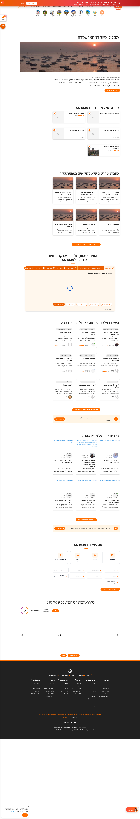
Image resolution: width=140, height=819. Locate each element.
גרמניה (94, 704)
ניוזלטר (66, 693)
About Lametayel (82, 727)
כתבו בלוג (59, 528)
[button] (105, 6)
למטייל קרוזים (51, 693)
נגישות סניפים (36, 688)
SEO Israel (64, 717)
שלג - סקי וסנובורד (76, 691)
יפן (95, 701)
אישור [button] (24, 815)
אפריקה (107, 699)
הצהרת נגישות (57, 727)
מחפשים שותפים (64, 691)
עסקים (79, 686)
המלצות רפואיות (50, 691)
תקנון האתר (74, 727)
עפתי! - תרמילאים (76, 688)
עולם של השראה (51, 696)
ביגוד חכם (37, 691)
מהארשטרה (96, 32)
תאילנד (94, 683)
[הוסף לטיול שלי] (89, 113)
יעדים (110, 32)
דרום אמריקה (106, 693)
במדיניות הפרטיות (12, 811)
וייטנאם (94, 686)
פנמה (94, 688)
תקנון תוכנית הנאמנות (65, 727)
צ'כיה (94, 691)
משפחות (78, 683)
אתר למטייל (117, 32)
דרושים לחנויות (36, 686)
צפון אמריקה (106, 688)
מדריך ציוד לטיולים (50, 686)
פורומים (66, 686)
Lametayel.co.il (92, 730)
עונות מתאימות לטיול (49, 688)
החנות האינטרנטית (35, 693)
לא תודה (23, 3)
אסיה (106, 32)
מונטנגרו (93, 696)
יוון (95, 706)
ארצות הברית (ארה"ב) (90, 699)
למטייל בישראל (77, 693)
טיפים (66, 683)
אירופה (107, 683)
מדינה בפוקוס (51, 699)
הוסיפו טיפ (59, 419)
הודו (102, 32)
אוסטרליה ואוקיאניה (104, 696)
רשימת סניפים (36, 683)
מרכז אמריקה (105, 691)
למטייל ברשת (64, 730)
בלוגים (66, 688)
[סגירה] (138, 808)
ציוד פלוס (52, 683)
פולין (94, 693)
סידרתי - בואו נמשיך (31, 3)
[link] (74, 722)
